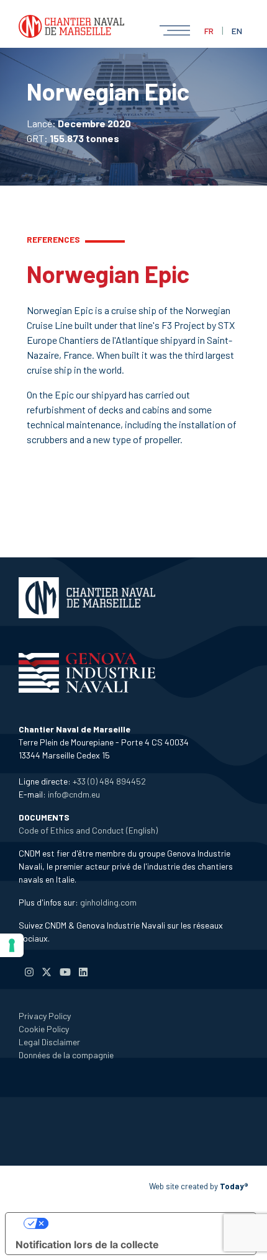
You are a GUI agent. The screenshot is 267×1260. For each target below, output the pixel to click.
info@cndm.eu (74, 794)
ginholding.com (108, 902)
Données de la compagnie (66, 1055)
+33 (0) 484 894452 (109, 781)
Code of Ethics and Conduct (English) (88, 830)
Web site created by (198, 1186)
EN (237, 30)
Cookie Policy (44, 1029)
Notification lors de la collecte (87, 1244)
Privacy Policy (45, 1015)
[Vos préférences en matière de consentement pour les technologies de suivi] (12, 945)
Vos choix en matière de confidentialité (143, 1223)
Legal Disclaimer (49, 1042)
